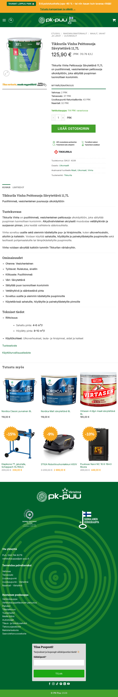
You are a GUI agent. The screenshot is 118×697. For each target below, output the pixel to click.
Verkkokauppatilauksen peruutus (19, 602)
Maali (73, 170)
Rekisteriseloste (10, 630)
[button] (4, 20)
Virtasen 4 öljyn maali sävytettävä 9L (97, 412)
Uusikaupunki (9, 578)
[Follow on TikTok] (57, 684)
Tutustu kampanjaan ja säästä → (58, 9)
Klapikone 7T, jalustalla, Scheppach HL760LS (14, 465)
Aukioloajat (8, 620)
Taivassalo (7, 574)
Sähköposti (40, 656)
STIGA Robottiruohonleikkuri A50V (59, 464)
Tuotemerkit (8, 613)
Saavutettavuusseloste (14, 633)
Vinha (90, 170)
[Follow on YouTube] (68, 684)
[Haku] (10, 20)
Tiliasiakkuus (9, 609)
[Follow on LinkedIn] (64, 684)
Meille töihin (8, 616)
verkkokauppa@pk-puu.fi (15, 558)
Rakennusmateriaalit (75, 33)
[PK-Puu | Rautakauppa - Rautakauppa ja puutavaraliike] (57, 20)
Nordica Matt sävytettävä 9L (55, 411)
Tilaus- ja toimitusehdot (14, 623)
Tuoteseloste (9, 345)
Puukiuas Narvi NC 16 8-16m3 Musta (96, 465)
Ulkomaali (82, 170)
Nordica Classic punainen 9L (16, 411)
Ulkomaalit (70, 36)
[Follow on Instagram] (53, 684)
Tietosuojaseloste (11, 626)
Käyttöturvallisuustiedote (16, 352)
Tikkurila (68, 175)
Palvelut (6, 606)
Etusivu (55, 33)
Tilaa (58, 673)
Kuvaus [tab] (6, 187)
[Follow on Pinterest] (61, 684)
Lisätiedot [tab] (18, 187)
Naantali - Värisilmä (12, 585)
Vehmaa (6, 571)
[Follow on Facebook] (49, 684)
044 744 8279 (14, 555)
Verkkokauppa (9, 599)
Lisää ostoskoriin (73, 128)
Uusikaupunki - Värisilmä (15, 582)
